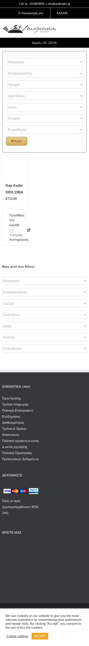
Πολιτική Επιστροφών (17, 410)
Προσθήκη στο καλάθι (12, 220)
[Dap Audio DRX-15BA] (14, 167)
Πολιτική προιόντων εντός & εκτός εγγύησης (20, 444)
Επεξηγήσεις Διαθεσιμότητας (13, 419)
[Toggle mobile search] (77, 28)
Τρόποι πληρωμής (15, 404)
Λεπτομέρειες (12, 239)
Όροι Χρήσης (11, 398)
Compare (16, 235)
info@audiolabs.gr (59, 3)
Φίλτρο (16, 141)
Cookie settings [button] (17, 636)
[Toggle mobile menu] (85, 28)
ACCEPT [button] (40, 636)
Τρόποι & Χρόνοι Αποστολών (14, 432)
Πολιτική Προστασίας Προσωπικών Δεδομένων (20, 456)
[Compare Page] (27, 232)
